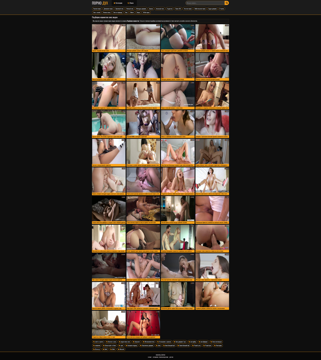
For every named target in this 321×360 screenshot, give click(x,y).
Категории (118, 3)
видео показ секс (125, 342)
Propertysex (208, 345)
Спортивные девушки (147, 345)
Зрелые (151, 9)
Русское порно (97, 9)
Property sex (197, 345)
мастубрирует (204, 342)
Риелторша (219, 345)
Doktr (113, 349)
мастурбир (193, 342)
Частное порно (188, 9)
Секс (126, 12)
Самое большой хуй (184, 345)
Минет (132, 12)
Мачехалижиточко (149, 342)
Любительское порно (200, 9)
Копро (138, 12)
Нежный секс (129, 9)
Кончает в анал (112, 342)
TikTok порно (146, 12)
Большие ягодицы (132, 345)
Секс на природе (117, 12)
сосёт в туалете (99, 342)
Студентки (169, 9)
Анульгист (137, 342)
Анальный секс (160, 9)
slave (158, 345)
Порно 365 (178, 9)
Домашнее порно (108, 9)
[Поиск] (227, 3)
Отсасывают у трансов (165, 342)
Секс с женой (96, 12)
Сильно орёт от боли (110, 345)
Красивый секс (119, 9)
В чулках (222, 9)
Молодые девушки (141, 9)
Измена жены (106, 12)
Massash (121, 349)
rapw (121, 345)
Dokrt (105, 349)
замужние (97, 345)
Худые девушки (212, 9)
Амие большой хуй (170, 345)
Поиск (131, 3)
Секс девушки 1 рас (180, 342)
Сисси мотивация (217, 342)
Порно (100, 3)
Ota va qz (97, 349)
